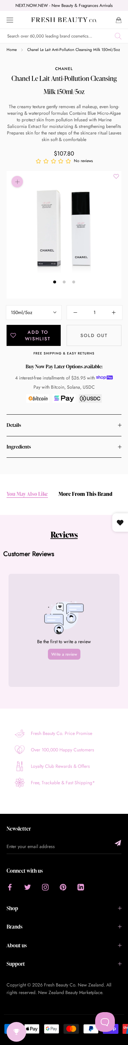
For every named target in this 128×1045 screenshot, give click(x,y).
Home (12, 50)
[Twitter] (27, 887)
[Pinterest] (63, 887)
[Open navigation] (10, 19)
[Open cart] (118, 19)
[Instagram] (45, 887)
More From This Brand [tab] (85, 494)
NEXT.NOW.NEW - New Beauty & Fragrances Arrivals (64, 5)
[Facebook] (10, 887)
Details (14, 425)
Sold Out (94, 335)
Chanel (64, 69)
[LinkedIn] (80, 887)
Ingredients (19, 446)
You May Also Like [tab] (27, 494)
